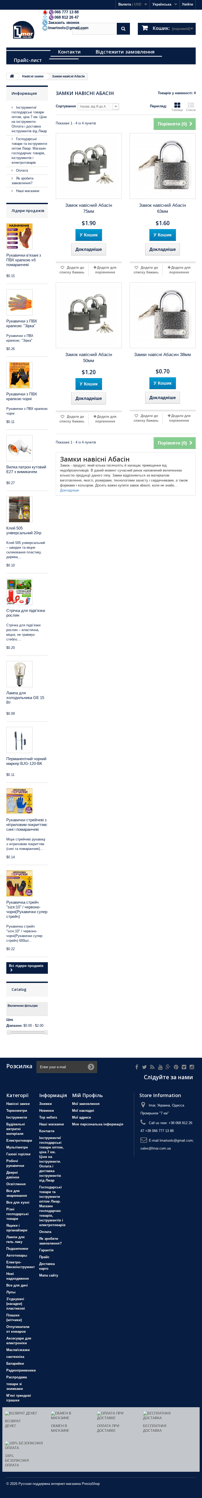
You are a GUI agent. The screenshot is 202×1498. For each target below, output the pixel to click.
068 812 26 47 (66, 17)
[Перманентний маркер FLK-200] (19, 740)
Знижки (45, 1104)
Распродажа (16, 1377)
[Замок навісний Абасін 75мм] (88, 166)
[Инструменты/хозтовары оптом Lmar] (35, 30)
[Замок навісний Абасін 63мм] (162, 166)
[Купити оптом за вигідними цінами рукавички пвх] (19, 375)
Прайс (44, 1257)
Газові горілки (18, 1154)
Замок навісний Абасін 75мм (88, 208)
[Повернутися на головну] (12, 76)
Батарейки (15, 1363)
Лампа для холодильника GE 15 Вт (25, 698)
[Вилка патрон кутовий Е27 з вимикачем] (19, 448)
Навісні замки (18, 1104)
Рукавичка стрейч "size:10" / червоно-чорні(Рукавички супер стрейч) (26, 909)
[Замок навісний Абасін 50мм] (88, 315)
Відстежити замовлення (125, 52)
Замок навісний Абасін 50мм (88, 357)
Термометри (16, 1111)
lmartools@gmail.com (68, 27)
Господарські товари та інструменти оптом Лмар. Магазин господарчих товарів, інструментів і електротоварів (52, 1206)
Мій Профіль (87, 1095)
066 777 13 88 (66, 12)
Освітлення (16, 1184)
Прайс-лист (28, 60)
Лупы (11, 1292)
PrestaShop (91, 1484)
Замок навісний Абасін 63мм (162, 208)
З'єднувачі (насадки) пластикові (15, 1303)
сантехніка (15, 1357)
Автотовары (16, 1255)
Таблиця (177, 110)
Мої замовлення (86, 1104)
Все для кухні (17, 1202)
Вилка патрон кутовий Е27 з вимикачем (26, 469)
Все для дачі (17, 1285)
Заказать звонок (63, 22)
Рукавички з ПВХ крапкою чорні (21, 396)
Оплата (21, 170)
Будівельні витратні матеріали (15, 1129)
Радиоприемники (21, 1370)
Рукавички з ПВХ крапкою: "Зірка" (21, 323)
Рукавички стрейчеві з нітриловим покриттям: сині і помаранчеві (26, 825)
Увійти (187, 4)
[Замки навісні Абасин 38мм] (162, 315)
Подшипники (17, 1249)
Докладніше (69, 490)
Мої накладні (83, 1111)
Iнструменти (16, 1117)
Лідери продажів (28, 210)
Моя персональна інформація (97, 1124)
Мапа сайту (48, 1275)
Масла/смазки (18, 1350)
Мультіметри (17, 1147)
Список (191, 110)
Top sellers (48, 1117)
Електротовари (19, 1140)
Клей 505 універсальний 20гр (23, 530)
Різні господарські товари (17, 1214)
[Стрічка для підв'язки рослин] (19, 592)
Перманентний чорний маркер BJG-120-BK (26, 761)
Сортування (66, 106)
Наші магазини (27, 191)
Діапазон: (14, 1026)
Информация (24, 93)
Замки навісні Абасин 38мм (162, 354)
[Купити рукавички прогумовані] (19, 801)
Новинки (46, 1111)
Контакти (69, 52)
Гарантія (46, 1250)
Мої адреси (81, 1117)
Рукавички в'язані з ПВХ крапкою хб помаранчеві (23, 260)
